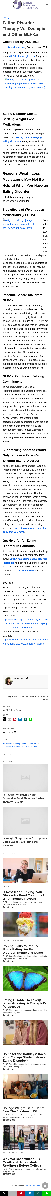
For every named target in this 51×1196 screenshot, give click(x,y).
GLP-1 (43, 744)
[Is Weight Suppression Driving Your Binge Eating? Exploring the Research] (25, 821)
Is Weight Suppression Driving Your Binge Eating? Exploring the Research (25, 842)
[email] (12, 1193)
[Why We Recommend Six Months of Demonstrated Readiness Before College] (25, 1137)
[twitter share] (4, 719)
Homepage (7, 12)
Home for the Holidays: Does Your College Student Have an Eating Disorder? (25, 1057)
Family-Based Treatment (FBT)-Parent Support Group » (26, 698)
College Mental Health (13, 1102)
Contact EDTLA (27, 570)
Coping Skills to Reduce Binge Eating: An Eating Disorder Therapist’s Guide (23, 949)
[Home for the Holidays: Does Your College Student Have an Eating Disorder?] (25, 1032)
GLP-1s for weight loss (22, 56)
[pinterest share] (14, 719)
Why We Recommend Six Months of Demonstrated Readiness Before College (22, 1162)
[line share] (30, 719)
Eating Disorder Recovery (26, 744)
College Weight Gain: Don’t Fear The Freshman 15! (23, 1109)
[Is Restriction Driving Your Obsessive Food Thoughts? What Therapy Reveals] (25, 778)
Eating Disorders (11, 1048)
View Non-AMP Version (32, 1185)
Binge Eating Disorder (13, 940)
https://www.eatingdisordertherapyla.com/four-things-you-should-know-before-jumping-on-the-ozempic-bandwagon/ (25, 623)
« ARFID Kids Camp (12, 710)
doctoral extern (14, 47)
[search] (46, 4)
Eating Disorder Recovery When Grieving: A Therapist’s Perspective (24, 1003)
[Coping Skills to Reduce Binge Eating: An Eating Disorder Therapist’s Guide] (25, 924)
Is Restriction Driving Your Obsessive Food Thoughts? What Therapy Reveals (23, 798)
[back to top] (45, 1185)
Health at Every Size (14, 747)
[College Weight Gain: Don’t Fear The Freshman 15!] (25, 1086)
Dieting (17, 12)
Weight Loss (31, 747)
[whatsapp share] (25, 719)
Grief (5, 994)
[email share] (9, 719)
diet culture (7, 744)
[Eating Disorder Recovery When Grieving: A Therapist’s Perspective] (25, 978)
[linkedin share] (20, 719)
